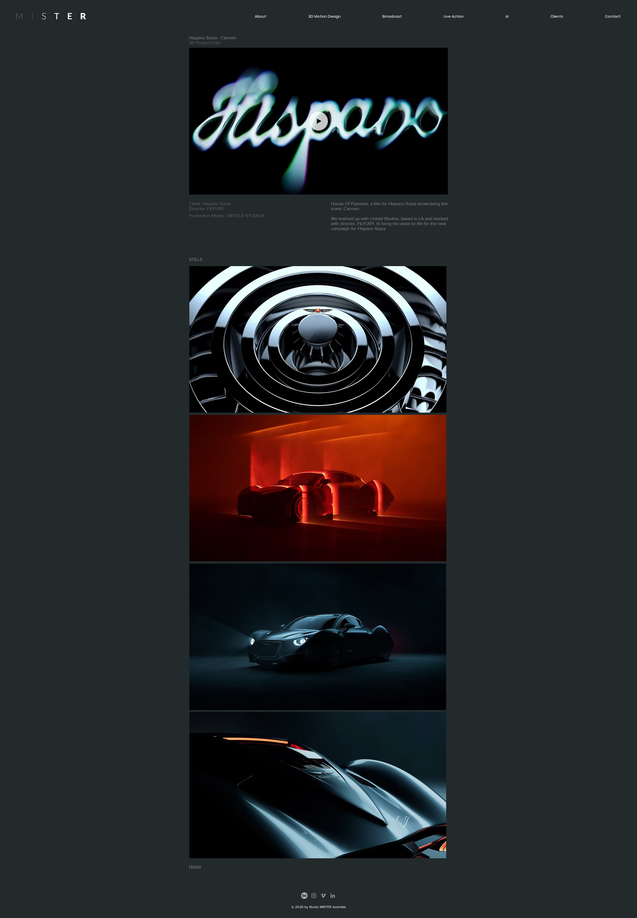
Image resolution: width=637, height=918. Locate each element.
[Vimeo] (323, 895)
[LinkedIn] (332, 895)
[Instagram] (314, 895)
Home (195, 866)
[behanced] (304, 895)
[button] (595, 16)
